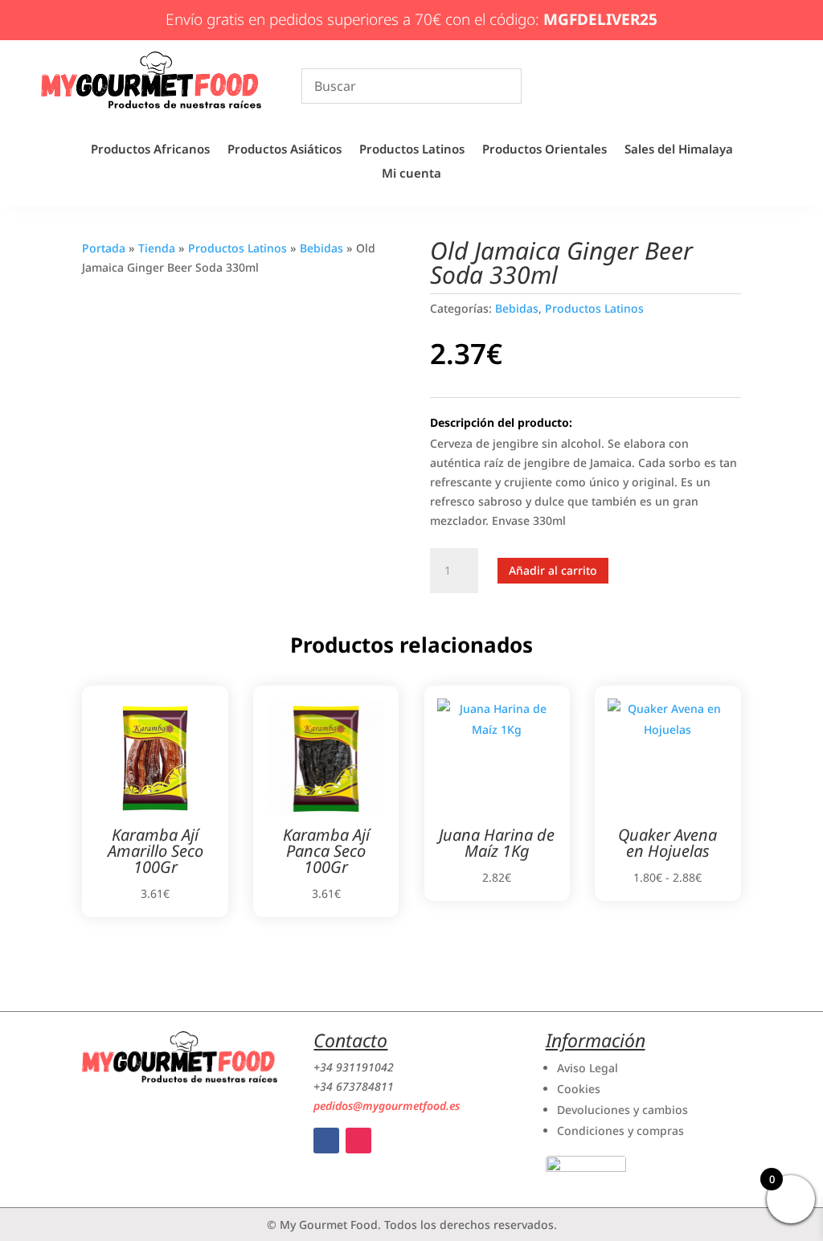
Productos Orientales (544, 150)
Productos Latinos (412, 150)
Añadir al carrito (553, 570)
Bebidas (321, 248)
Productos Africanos (150, 150)
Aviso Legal (587, 1067)
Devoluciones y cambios (622, 1109)
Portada (103, 248)
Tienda (156, 248)
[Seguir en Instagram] (358, 1140)
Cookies (578, 1088)
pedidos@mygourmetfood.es (386, 1105)
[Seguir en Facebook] (326, 1140)
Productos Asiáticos (284, 150)
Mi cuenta (411, 174)
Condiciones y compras (620, 1130)
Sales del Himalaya (678, 150)
